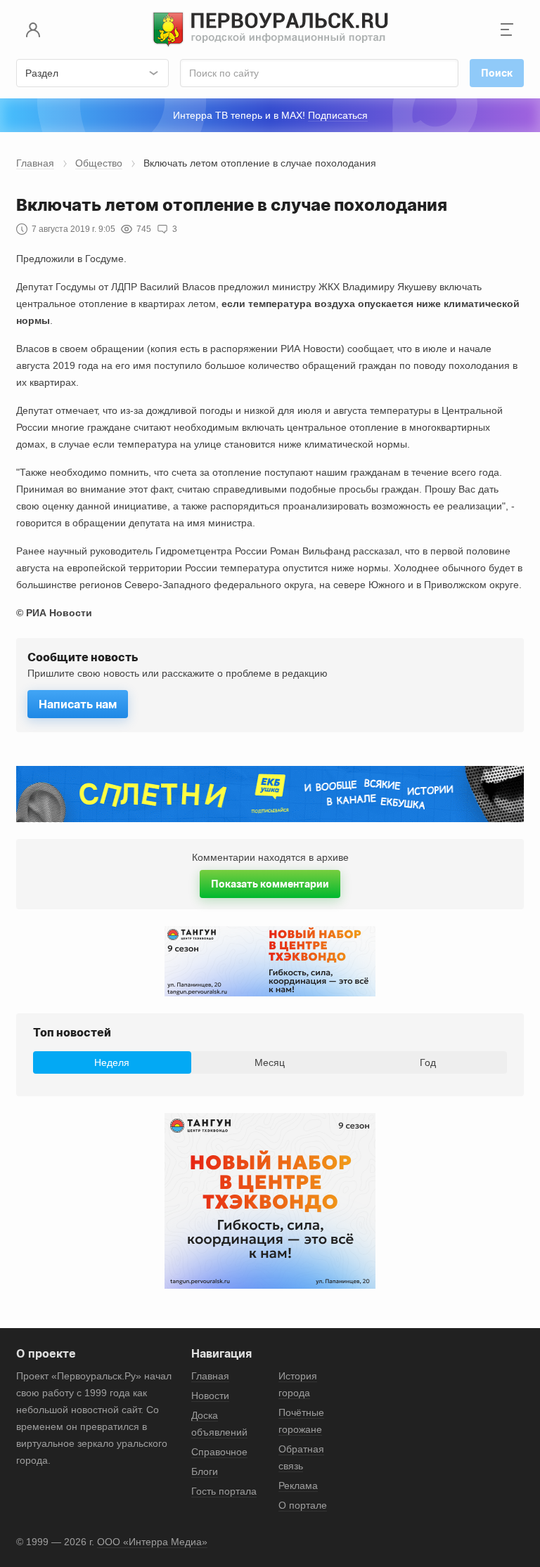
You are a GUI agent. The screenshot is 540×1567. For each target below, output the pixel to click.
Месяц (270, 1062)
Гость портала (224, 1491)
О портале (302, 1505)
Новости (210, 1395)
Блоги (204, 1471)
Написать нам (78, 704)
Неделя (111, 1062)
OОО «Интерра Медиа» (152, 1541)
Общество (98, 163)
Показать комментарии (270, 884)
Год (428, 1062)
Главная (35, 163)
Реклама (298, 1485)
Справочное (219, 1451)
